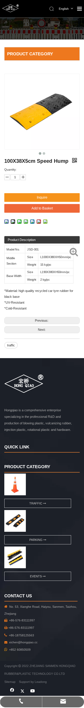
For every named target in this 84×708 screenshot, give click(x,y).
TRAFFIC (36, 503)
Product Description (22, 240)
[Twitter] (22, 691)
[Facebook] (12, 691)
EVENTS (36, 576)
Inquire (42, 197)
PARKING (36, 540)
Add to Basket (42, 208)
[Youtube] (32, 691)
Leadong (41, 681)
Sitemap (10, 681)
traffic (11, 345)
